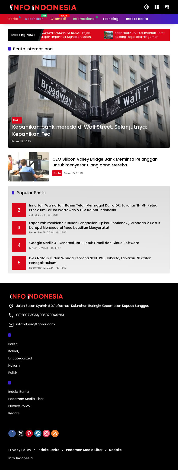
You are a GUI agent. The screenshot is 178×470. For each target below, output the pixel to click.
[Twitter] (20, 433)
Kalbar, (13, 351)
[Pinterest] (29, 433)
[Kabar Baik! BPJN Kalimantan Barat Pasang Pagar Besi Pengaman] (100, 35)
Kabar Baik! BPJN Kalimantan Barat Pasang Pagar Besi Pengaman (132, 35)
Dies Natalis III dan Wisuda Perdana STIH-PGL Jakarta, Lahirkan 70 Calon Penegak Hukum (90, 260)
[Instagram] (46, 433)
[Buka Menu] (156, 7)
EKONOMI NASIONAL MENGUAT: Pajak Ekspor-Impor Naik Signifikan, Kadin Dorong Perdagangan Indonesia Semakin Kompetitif (58, 35)
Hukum (14, 365)
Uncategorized (20, 358)
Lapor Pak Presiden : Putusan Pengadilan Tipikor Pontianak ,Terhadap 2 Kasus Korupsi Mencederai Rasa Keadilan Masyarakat (94, 225)
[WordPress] (37, 433)
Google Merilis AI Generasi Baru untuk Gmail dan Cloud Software (84, 243)
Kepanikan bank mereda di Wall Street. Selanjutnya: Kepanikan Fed (79, 131)
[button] (146, 7)
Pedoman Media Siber (26, 399)
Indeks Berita (18, 391)
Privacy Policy (19, 406)
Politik (12, 372)
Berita (17, 120)
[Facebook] (12, 433)
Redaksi (14, 413)
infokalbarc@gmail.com (35, 324)
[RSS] (55, 433)
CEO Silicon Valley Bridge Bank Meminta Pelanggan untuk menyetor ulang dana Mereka (105, 162)
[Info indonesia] (43, 6)
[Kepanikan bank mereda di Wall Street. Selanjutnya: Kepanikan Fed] (89, 101)
